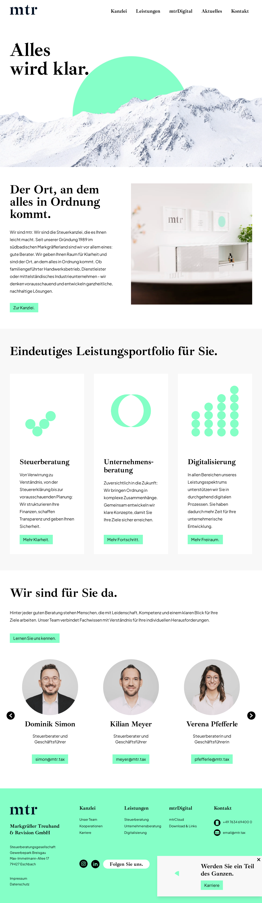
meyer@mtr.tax (50, 759)
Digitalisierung (135, 832)
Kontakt (240, 11)
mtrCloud (176, 819)
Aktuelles (211, 11)
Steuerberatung (136, 819)
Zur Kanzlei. (24, 307)
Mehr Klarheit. (36, 539)
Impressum (18, 878)
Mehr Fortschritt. (123, 539)
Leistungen (148, 11)
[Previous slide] (11, 715)
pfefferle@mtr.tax (131, 759)
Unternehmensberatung (142, 826)
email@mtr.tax (234, 832)
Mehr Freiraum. (205, 539)
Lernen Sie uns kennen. (34, 638)
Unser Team (88, 819)
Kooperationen (91, 826)
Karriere (211, 885)
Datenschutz (19, 884)
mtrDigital (180, 11)
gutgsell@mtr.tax (212, 759)
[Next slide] (251, 715)
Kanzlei (119, 11)
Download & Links (183, 826)
